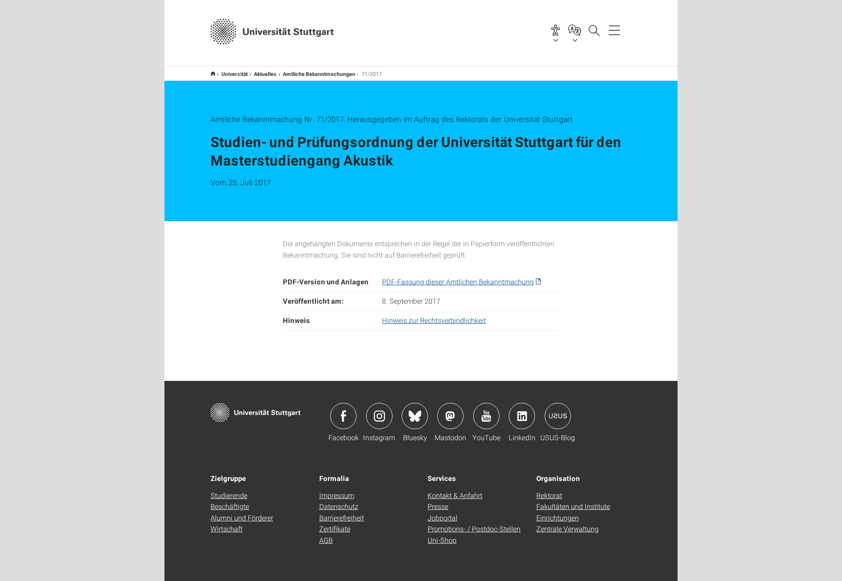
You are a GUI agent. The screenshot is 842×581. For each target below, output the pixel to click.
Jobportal (442, 517)
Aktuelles (265, 73)
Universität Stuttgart (212, 73)
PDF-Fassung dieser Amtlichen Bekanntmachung (458, 281)
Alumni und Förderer (241, 517)
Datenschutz (338, 506)
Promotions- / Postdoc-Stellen (474, 528)
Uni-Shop (442, 540)
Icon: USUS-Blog (558, 416)
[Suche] (594, 30)
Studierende (228, 495)
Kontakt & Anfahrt (455, 495)
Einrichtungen (557, 517)
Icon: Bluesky (415, 416)
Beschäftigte (229, 506)
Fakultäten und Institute (573, 506)
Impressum (336, 495)
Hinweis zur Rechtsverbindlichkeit (434, 320)
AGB (326, 540)
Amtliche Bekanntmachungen (319, 73)
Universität (234, 73)
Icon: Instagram (379, 416)
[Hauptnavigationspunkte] (614, 30)
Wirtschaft (226, 528)
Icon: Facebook (343, 416)
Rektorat (549, 495)
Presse (438, 506)
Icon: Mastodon (450, 416)
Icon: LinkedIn (522, 416)
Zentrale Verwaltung (567, 528)
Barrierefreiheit (341, 517)
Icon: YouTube (486, 416)
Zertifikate (334, 528)
